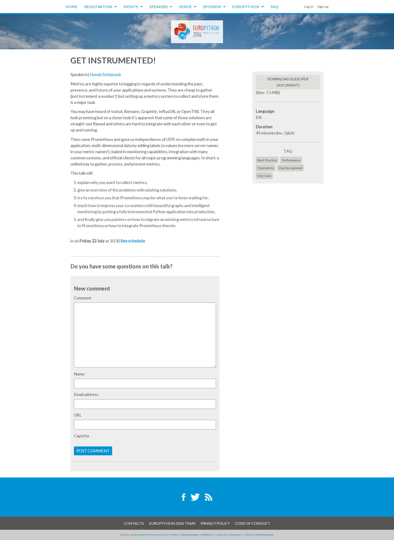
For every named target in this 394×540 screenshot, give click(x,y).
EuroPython (246, 6)
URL (78, 414)
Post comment (93, 450)
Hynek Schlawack (105, 74)
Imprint (208, 534)
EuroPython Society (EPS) (158, 534)
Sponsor (212, 6)
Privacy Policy (215, 523)
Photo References (259, 534)
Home (71, 6)
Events (131, 6)
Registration (98, 6)
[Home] (197, 31)
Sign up (323, 6)
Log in (308, 6)
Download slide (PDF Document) (288, 82)
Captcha (81, 435)
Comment (82, 297)
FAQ (274, 6)
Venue (186, 6)
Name (79, 373)
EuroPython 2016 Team (172, 523)
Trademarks (189, 534)
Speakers (158, 6)
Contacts (134, 523)
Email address (86, 394)
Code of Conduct (252, 523)
